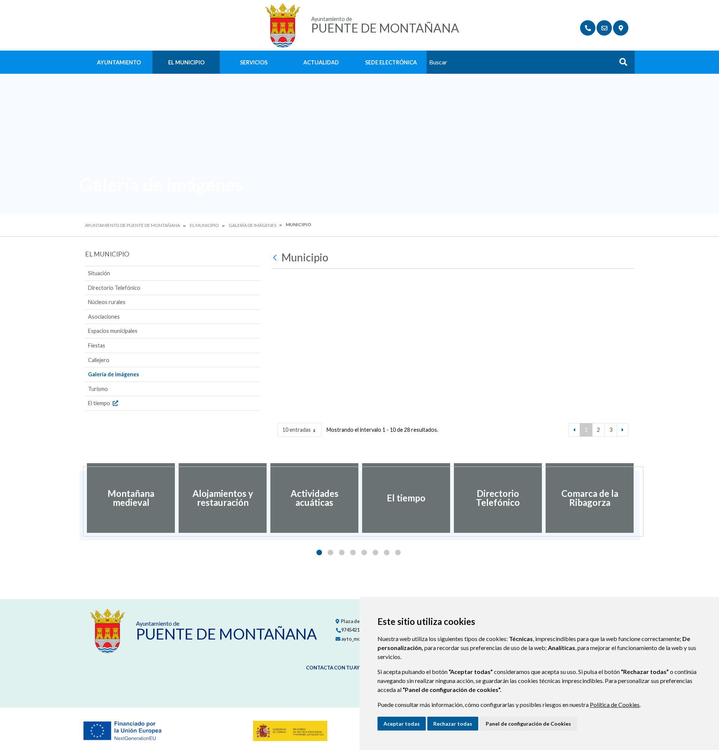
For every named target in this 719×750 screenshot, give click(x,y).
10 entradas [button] (296, 429)
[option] (131, 498)
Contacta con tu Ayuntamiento (349, 668)
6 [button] (375, 552)
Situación (99, 273)
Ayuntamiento (119, 62)
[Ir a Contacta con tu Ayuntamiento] (604, 28)
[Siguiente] (622, 430)
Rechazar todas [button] (452, 723)
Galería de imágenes (252, 225)
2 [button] (330, 552)
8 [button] (398, 552)
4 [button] (353, 552)
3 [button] (342, 552)
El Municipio (186, 62)
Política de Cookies (615, 704)
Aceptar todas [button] (401, 723)
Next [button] (639, 498)
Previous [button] (79, 498)
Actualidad (321, 62)
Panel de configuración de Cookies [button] (528, 723)
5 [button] (364, 552)
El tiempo (99, 403)
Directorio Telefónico (114, 288)
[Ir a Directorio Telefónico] (587, 28)
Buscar (620, 64)
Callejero (98, 360)
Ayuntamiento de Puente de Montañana (132, 225)
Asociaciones (104, 316)
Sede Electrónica (391, 62)
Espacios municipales (112, 331)
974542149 (352, 630)
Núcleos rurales (106, 302)
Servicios (253, 62)
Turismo (98, 389)
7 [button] (386, 552)
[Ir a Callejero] (620, 28)
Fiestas (96, 345)
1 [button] (319, 552)
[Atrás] (276, 257)
